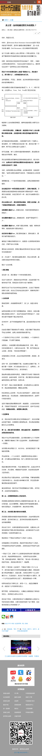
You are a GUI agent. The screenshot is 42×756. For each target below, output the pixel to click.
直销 (26, 623)
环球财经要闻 (29, 712)
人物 (11, 20)
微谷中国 (5, 705)
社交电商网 (6, 697)
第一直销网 (6, 708)
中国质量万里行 (30, 701)
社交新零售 (18, 623)
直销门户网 (29, 697)
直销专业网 (6, 701)
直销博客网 (17, 712)
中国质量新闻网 (30, 693)
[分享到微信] (3, 616)
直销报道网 (17, 705)
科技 (13, 623)
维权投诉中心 (29, 705)
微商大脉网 (17, 697)
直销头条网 (6, 693)
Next (38, 649)
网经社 (16, 708)
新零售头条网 (7, 716)
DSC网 (16, 693)
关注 (23, 623)
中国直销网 (29, 708)
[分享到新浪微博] (7, 616)
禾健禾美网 (17, 716)
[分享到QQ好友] (11, 616)
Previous (4, 649)
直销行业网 (6, 712)
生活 (6, 623)
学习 (9, 623)
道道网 (16, 701)
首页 (6, 20)
